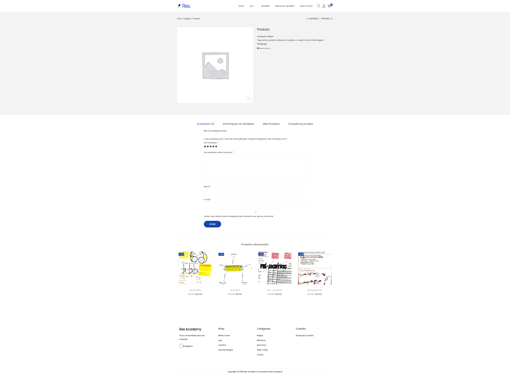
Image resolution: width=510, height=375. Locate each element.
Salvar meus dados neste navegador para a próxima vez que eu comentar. (239, 216)
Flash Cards (262, 350)
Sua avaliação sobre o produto (219, 152)
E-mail (207, 199)
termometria (195, 290)
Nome (207, 186)
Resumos (261, 340)
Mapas (187, 18)
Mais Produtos (271, 123)
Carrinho (222, 345)
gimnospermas (315, 290)
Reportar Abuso (264, 48)
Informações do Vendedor (238, 123)
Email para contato (305, 335)
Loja (220, 340)
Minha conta (224, 335)
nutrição (291, 40)
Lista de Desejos (225, 350)
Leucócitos (235, 290)
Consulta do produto (300, 123)
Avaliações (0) (205, 123)
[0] (329, 6)
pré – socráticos (274, 290)
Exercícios (261, 345)
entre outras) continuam (274, 40)
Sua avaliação (211, 142)
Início (179, 18)
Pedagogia (262, 44)
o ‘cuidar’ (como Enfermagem (310, 40)
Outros (260, 354)
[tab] (205, 124)
